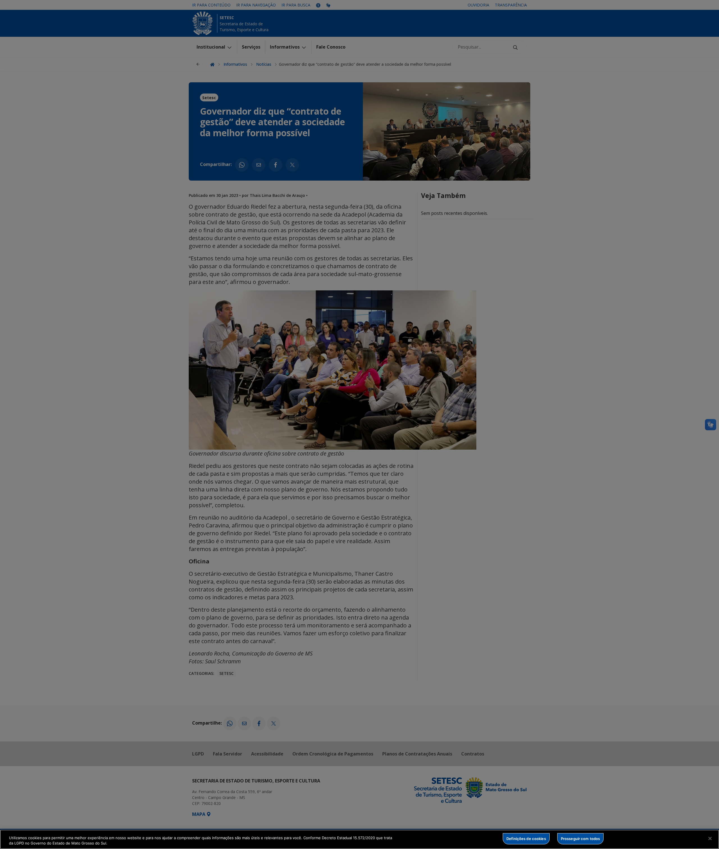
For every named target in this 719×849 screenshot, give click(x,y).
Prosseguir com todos (580, 838)
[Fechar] (710, 838)
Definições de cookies (526, 838)
